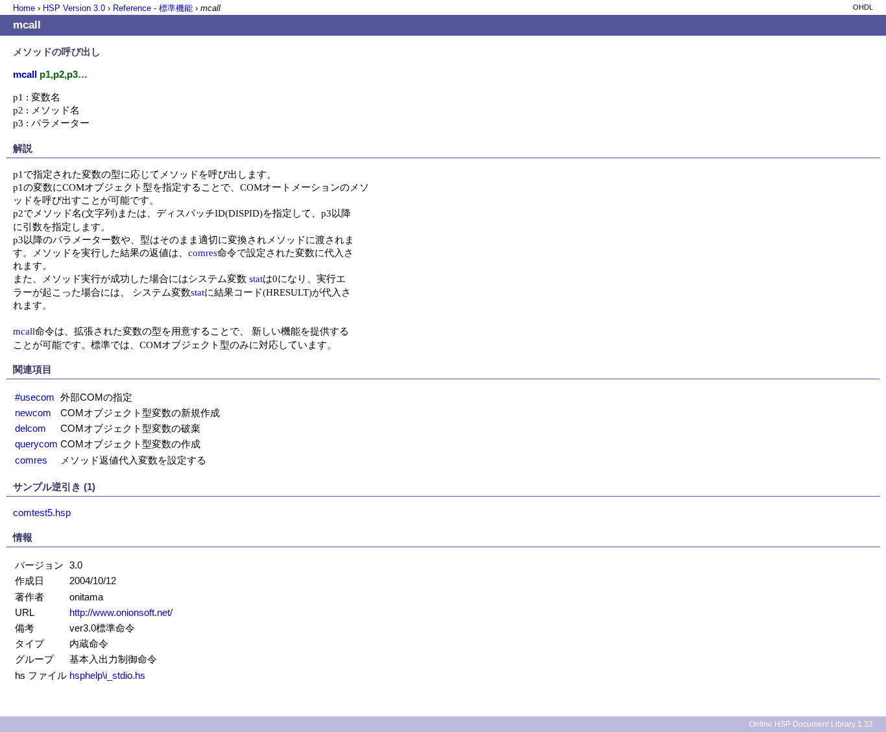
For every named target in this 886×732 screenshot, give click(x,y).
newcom (33, 412)
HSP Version (74, 8)
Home (24, 8)
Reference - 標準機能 (153, 8)
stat (256, 278)
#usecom (34, 397)
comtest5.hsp (42, 512)
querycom (36, 443)
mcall (24, 330)
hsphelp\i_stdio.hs (107, 675)
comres (202, 252)
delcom (30, 428)
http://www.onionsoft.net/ (121, 612)
